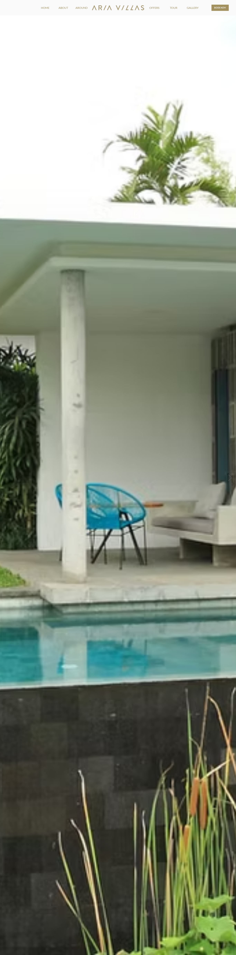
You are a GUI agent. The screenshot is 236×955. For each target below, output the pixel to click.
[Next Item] (230, 477)
